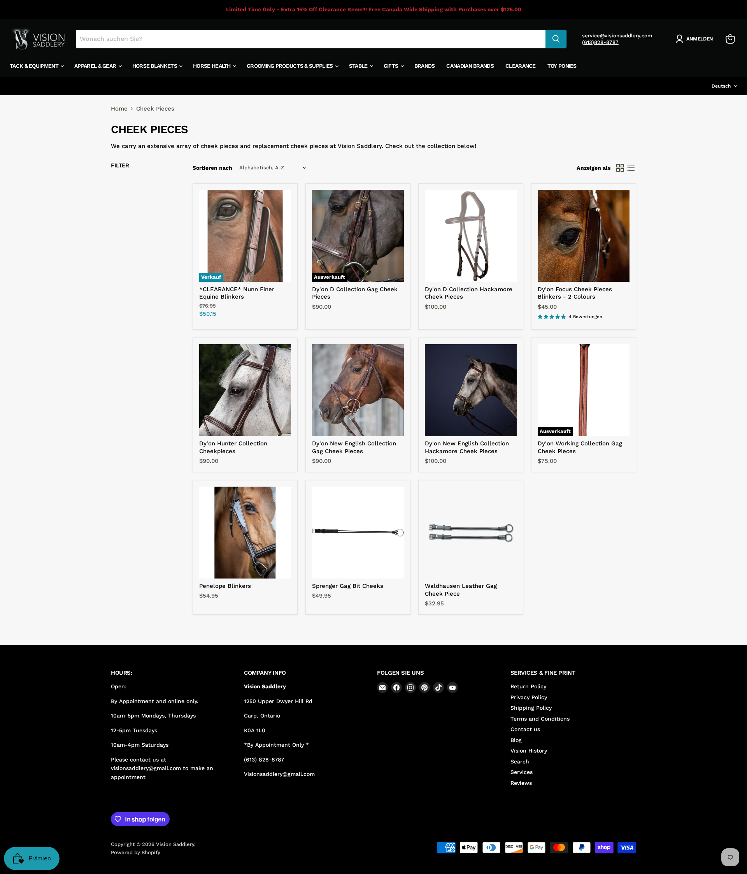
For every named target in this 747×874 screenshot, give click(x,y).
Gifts (392, 66)
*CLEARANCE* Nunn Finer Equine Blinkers (236, 293)
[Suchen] (555, 39)
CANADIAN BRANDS (470, 66)
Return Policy (528, 686)
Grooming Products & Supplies (290, 66)
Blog (516, 740)
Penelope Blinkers (225, 585)
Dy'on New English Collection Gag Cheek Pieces (354, 447)
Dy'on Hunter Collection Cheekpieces (233, 447)
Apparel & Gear (95, 66)
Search (519, 761)
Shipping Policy (531, 708)
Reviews (521, 783)
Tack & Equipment (35, 66)
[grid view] (620, 167)
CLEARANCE (520, 66)
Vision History (528, 750)
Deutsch (721, 86)
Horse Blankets (155, 66)
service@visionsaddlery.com (617, 36)
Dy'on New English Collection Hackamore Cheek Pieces (467, 447)
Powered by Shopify (135, 852)
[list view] (631, 167)
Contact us (525, 729)
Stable (359, 66)
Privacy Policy (528, 697)
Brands (424, 66)
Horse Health (212, 66)
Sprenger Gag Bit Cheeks (347, 585)
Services (521, 772)
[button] (695, 39)
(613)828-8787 (600, 42)
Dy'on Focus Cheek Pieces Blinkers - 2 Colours (575, 293)
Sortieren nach (212, 168)
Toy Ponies (562, 66)
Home (119, 109)
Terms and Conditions (540, 719)
